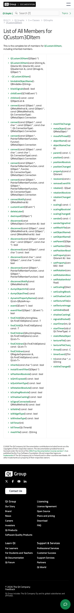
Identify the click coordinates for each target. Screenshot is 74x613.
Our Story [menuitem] (10, 506)
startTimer (58, 323)
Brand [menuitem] (8, 511)
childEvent (16, 93)
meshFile (15, 432)
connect (14, 105)
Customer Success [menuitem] (46, 553)
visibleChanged (61, 366)
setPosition (59, 246)
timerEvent (59, 354)
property (57, 171)
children (14, 98)
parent (56, 153)
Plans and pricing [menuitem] (46, 516)
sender (57, 218)
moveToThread (60, 136)
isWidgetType (17, 413)
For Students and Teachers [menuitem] (19, 553)
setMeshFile (59, 227)
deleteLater (16, 211)
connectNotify (17, 199)
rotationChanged (62, 197)
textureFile (59, 340)
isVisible (14, 409)
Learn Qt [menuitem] (10, 543)
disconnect (16, 220)
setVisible (58, 310)
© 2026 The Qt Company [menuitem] (17, 587)
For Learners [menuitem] (11, 548)
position (57, 157)
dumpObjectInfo (18, 289)
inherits (14, 365)
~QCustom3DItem (19, 76)
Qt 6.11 (6, 20)
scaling (57, 204)
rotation (57, 188)
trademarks (8, 455)
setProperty (59, 255)
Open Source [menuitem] (43, 511)
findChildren (16, 333)
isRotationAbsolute (20, 388)
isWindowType (17, 418)
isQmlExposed (17, 378)
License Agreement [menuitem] (47, 506)
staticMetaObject (62, 336)
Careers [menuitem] (9, 520)
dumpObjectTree (18, 293)
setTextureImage (62, 305)
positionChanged (62, 166)
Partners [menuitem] (41, 562)
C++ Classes (34, 20)
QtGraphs (48, 20)
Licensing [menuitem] (42, 501)
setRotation (59, 270)
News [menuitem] (8, 516)
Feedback (10, 589)
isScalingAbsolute (19, 392)
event (13, 305)
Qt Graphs (19, 20)
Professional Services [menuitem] (48, 548)
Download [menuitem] (42, 520)
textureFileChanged (63, 345)
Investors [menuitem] (10, 525)
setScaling (58, 287)
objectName (59, 140)
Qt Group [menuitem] (10, 501)
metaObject (59, 128)
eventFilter (16, 310)
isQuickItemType (18, 383)
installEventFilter (19, 369)
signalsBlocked (61, 319)
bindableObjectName (21, 81)
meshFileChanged (62, 124)
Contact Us (15, 491)
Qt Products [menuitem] (11, 530)
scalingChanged (61, 214)
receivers (58, 179)
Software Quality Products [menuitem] (18, 535)
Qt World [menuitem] (41, 567)
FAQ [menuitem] (39, 525)
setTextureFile (60, 301)
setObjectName (61, 232)
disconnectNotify (19, 281)
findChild (15, 318)
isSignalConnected (20, 401)
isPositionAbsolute (20, 374)
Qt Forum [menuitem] (10, 562)
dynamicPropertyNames (23, 298)
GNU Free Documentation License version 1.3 (47, 450)
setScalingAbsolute (63, 291)
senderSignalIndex (63, 223)
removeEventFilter (62, 183)
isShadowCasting (19, 397)
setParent (58, 241)
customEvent (17, 207)
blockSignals (17, 88)
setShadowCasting (63, 296)
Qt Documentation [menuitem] (14, 557)
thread (56, 349)
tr (54, 359)
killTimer (14, 423)
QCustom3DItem (53, 46)
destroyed (15, 216)
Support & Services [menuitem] (48, 543)
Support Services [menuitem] (46, 557)
